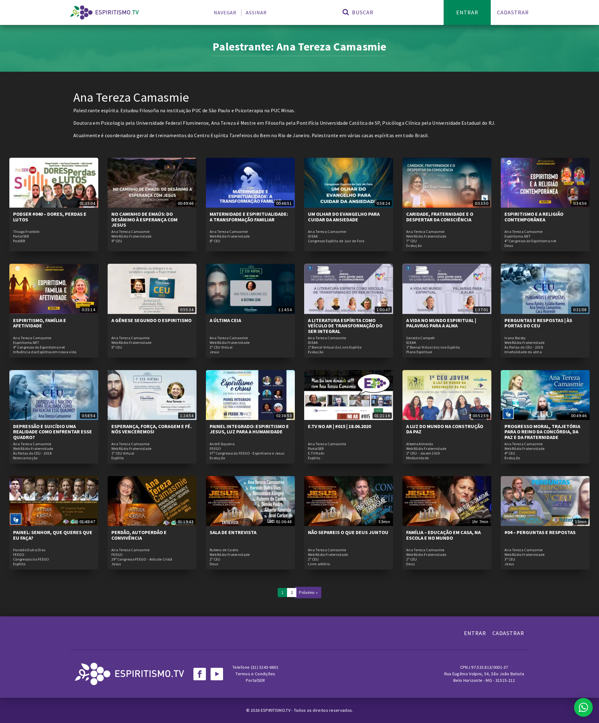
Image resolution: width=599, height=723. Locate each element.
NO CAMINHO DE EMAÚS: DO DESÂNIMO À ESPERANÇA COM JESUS (144, 219)
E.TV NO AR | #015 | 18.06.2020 (339, 426)
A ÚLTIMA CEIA (225, 320)
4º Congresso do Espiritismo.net (530, 241)
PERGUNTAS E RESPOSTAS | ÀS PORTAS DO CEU (538, 323)
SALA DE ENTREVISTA (233, 532)
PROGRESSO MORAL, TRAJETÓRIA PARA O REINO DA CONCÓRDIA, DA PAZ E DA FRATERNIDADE (542, 431)
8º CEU (215, 241)
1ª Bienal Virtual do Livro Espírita (335, 347)
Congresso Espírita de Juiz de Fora (336, 241)
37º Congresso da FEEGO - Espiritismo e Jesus (247, 453)
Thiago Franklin (26, 232)
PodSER (19, 241)
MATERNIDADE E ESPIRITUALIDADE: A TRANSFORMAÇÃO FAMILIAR (249, 217)
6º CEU (116, 347)
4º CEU (509, 453)
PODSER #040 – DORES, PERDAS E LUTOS (49, 217)
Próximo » (308, 592)
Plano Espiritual (419, 352)
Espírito (117, 458)
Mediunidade (417, 458)
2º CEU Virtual (221, 347)
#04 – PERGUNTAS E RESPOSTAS (540, 532)
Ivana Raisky (515, 338)
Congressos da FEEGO (31, 559)
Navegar (225, 12)
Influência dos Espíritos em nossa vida (44, 352)
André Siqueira (222, 444)
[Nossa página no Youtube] (217, 674)
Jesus (214, 352)
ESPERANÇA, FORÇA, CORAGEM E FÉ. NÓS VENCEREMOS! (151, 429)
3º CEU (509, 559)
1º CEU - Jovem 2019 (423, 453)
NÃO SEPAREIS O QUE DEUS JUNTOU (348, 532)
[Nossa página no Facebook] (199, 674)
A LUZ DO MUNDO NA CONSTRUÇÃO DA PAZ (444, 429)
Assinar (256, 12)
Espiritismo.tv (276, 710)
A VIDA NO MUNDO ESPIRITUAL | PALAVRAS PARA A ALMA (441, 323)
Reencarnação (25, 458)
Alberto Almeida (419, 444)
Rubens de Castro (224, 550)
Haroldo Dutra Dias (29, 550)
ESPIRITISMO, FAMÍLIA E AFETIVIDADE (39, 323)
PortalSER (21, 236)
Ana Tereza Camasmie (130, 232)
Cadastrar (513, 12)
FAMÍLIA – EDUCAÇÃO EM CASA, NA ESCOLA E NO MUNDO (443, 535)
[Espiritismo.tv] (104, 12)
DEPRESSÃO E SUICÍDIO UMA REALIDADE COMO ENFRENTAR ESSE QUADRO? (52, 431)
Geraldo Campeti (420, 338)
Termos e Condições (255, 674)
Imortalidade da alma (523, 352)
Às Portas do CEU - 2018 (523, 347)
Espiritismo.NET (517, 236)
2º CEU (215, 559)
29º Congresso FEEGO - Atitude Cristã (142, 559)
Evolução (413, 246)
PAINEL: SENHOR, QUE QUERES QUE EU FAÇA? (52, 535)
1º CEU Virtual (122, 453)
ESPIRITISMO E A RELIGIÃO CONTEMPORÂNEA (533, 217)
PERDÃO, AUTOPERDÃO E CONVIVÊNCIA (139, 535)
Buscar (361, 12)
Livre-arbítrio (319, 564)
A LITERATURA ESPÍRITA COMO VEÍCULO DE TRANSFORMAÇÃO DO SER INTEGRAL (345, 325)
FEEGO (215, 449)
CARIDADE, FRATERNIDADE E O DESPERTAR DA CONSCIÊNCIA (439, 217)
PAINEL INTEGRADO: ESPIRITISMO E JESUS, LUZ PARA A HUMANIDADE (249, 429)
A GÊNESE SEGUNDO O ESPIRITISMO (151, 320)
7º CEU (411, 241)
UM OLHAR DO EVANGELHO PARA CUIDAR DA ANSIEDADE (344, 217)
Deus (508, 246)
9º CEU (116, 241)
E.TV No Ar (316, 453)
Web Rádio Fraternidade (131, 236)
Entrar (467, 12)
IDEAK (313, 236)
